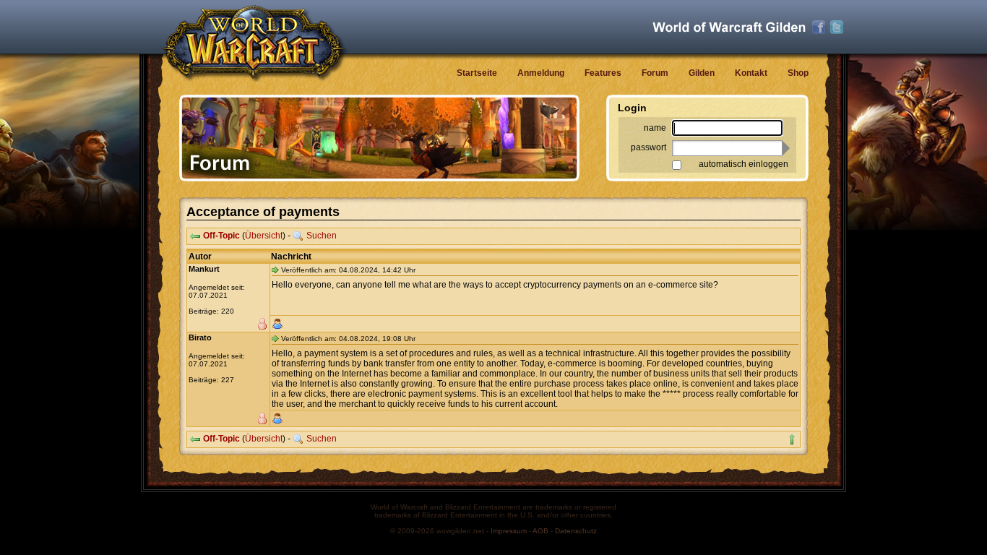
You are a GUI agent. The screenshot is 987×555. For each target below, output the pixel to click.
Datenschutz (576, 531)
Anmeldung (540, 73)
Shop (798, 73)
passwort (648, 147)
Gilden (702, 73)
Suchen (321, 236)
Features (603, 73)
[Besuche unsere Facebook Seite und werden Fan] (818, 27)
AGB (540, 531)
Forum (655, 73)
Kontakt (751, 73)
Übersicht (264, 236)
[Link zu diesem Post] (275, 269)
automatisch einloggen (743, 164)
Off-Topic (221, 236)
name (655, 128)
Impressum (509, 531)
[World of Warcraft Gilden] (729, 27)
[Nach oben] (792, 439)
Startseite (477, 73)
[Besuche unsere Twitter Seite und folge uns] (836, 27)
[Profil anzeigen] (277, 324)
